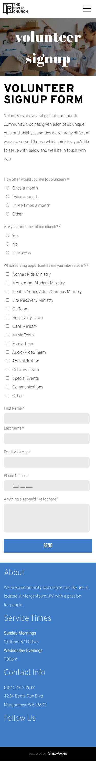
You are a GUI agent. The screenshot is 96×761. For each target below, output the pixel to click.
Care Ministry (24, 326)
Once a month (25, 188)
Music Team (23, 335)
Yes (15, 236)
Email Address (15, 452)
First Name (13, 408)
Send (48, 545)
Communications (27, 387)
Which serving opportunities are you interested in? (45, 265)
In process (21, 253)
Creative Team (25, 370)
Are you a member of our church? (31, 227)
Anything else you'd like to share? (31, 499)
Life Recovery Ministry (33, 300)
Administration (25, 361)
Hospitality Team (27, 318)
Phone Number (16, 475)
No (15, 244)
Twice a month (25, 197)
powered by (48, 754)
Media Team (23, 344)
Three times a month (31, 206)
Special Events (25, 379)
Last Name (12, 428)
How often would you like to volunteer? (35, 179)
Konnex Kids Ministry (31, 274)
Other (17, 214)
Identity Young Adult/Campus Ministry (47, 292)
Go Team (20, 309)
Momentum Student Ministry (38, 283)
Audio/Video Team (29, 353)
